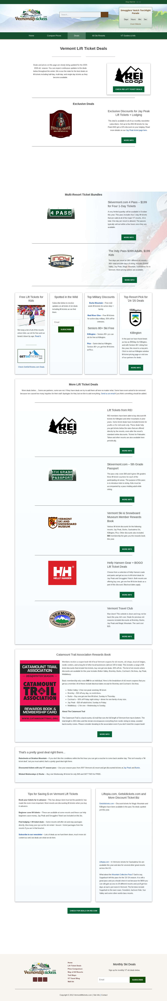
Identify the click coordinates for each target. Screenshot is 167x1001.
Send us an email (108, 393)
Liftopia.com (104, 862)
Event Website (135, 24)
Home (31, 36)
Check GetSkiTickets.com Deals (31, 367)
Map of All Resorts (75, 972)
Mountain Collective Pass (122, 874)
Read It (38, 336)
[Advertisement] (83, 168)
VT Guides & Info (128, 36)
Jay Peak (127, 768)
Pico (89, 343)
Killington (91, 334)
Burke (137, 768)
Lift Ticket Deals (74, 966)
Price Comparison (75, 969)
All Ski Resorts (98, 36)
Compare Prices (54, 36)
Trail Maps (72, 975)
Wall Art (71, 982)
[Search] (104, 14)
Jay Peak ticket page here (136, 130)
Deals (76, 36)
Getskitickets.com (106, 803)
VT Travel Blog (74, 978)
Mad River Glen (94, 315)
